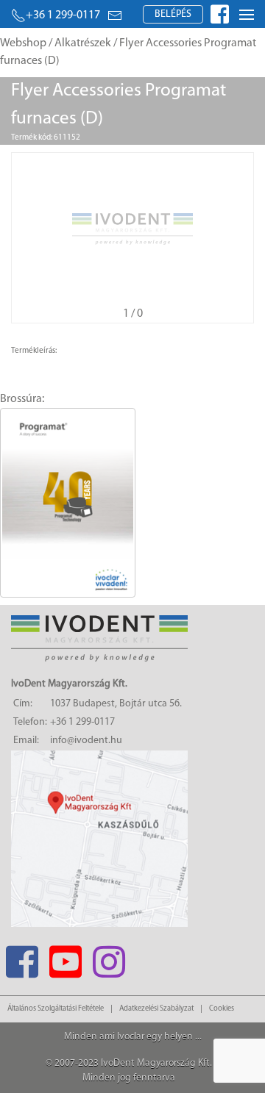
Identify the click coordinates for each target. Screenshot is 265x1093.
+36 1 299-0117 (63, 15)
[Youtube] (65, 957)
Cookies (221, 1009)
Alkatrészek (82, 43)
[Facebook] (21, 957)
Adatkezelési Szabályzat (156, 1009)
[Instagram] (108, 957)
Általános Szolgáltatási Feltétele (55, 1009)
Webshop (23, 43)
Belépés (173, 14)
